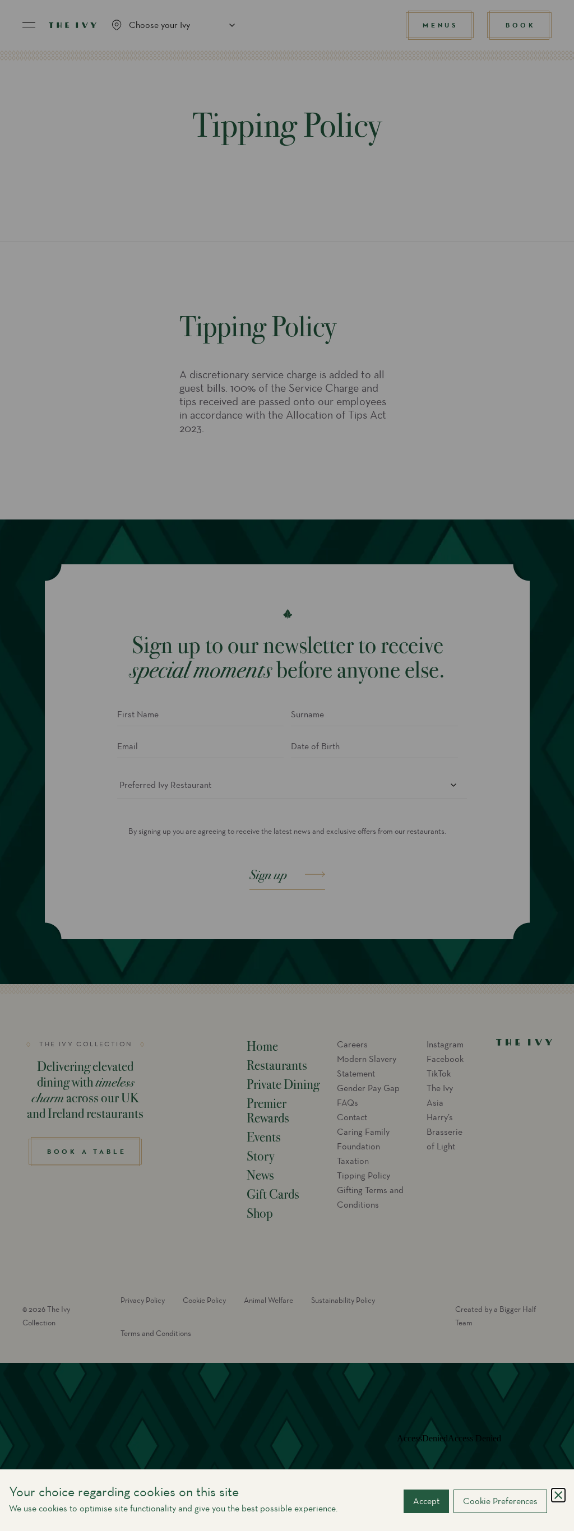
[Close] (558, 1495)
